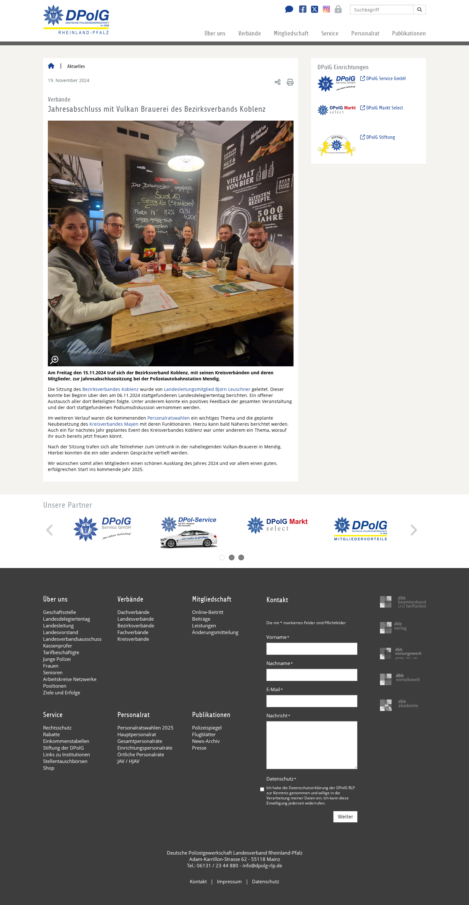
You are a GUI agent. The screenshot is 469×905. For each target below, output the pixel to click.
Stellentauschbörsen (65, 761)
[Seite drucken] (289, 82)
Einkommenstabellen (66, 741)
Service (330, 33)
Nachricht (278, 715)
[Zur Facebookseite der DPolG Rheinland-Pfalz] (300, 10)
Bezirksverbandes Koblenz (110, 389)
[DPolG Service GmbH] (336, 86)
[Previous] (50, 530)
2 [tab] (231, 557)
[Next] (413, 530)
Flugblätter (204, 734)
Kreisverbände (133, 639)
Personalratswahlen (168, 418)
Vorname (277, 637)
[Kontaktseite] (287, 10)
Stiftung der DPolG (63, 747)
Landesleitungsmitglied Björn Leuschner (207, 389)
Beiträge (201, 619)
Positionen (54, 686)
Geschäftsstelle (59, 612)
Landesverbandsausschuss (72, 639)
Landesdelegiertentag (66, 619)
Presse (199, 747)
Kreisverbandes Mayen (114, 424)
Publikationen (409, 33)
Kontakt (198, 881)
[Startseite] (51, 66)
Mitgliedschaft (291, 33)
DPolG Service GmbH (385, 78)
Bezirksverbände (135, 625)
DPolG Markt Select (384, 108)
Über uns (215, 33)
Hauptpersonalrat (136, 734)
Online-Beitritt (207, 612)
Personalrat (365, 33)
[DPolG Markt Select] (336, 115)
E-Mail (274, 689)
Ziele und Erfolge (61, 692)
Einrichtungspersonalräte (144, 747)
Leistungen (204, 625)
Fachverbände (132, 632)
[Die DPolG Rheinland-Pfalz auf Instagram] (324, 9)
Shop (48, 768)
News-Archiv (206, 741)
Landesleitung (58, 625)
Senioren (53, 672)
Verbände (249, 33)
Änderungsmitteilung (215, 632)
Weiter (345, 817)
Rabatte (51, 734)
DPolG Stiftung (380, 137)
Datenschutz (281, 778)
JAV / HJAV (128, 761)
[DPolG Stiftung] (336, 145)
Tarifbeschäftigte (61, 652)
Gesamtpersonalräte (139, 741)
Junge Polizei (57, 659)
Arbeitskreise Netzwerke (69, 679)
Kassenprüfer (57, 645)
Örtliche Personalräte (140, 754)
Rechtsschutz (57, 727)
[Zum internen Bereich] (336, 10)
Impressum (229, 881)
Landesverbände (135, 619)
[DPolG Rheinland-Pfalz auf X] (312, 10)
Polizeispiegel (207, 727)
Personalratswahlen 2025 (145, 727)
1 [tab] (222, 557)
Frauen (50, 665)
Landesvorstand (60, 632)
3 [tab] (241, 557)
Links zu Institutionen (66, 754)
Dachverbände (133, 612)
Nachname (279, 663)
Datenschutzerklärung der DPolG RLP (322, 787)
